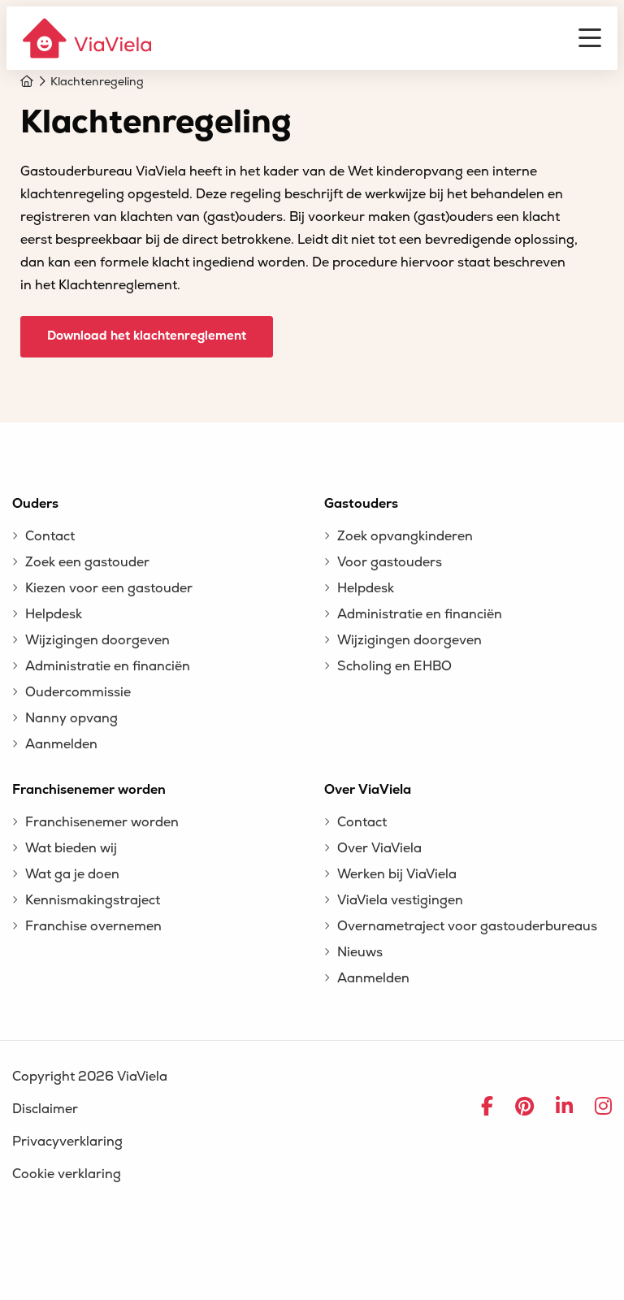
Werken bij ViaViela (397, 874)
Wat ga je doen (72, 874)
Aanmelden (61, 744)
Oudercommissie (78, 692)
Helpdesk (53, 614)
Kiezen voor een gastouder (109, 588)
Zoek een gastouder (87, 562)
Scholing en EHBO (394, 666)
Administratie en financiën (107, 666)
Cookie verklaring (66, 1174)
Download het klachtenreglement (146, 336)
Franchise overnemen (93, 926)
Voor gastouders (389, 562)
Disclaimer (45, 1109)
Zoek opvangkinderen (405, 536)
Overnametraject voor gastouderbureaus (467, 926)
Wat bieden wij (71, 848)
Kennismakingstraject (92, 900)
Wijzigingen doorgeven (97, 640)
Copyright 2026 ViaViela (89, 1076)
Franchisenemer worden (102, 822)
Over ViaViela (379, 848)
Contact (50, 536)
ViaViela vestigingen (400, 900)
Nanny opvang (71, 718)
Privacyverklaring (67, 1141)
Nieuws (360, 952)
